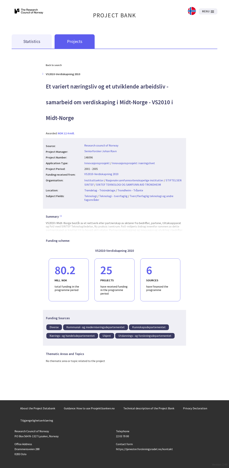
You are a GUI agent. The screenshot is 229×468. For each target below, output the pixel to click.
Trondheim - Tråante (130, 190)
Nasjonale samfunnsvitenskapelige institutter (134, 180)
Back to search (54, 65)
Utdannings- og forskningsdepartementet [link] (144, 335)
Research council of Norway (101, 145)
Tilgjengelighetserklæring (36, 420)
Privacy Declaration (195, 408)
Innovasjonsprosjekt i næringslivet (133, 163)
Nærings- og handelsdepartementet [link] (72, 335)
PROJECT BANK (114, 15)
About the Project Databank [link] (37, 408)
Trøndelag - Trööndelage (99, 190)
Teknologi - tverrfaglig (113, 196)
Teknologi (90, 196)
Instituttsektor (94, 180)
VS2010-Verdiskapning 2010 (101, 174)
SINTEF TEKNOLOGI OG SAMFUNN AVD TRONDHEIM (128, 184)
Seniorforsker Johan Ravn (100, 151)
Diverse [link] (54, 327)
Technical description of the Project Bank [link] (148, 408)
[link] (192, 11)
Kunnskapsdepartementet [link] (149, 327)
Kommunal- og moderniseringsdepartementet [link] (95, 327)
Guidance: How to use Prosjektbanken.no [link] (89, 408)
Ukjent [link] (107, 335)
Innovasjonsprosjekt (97, 163)
